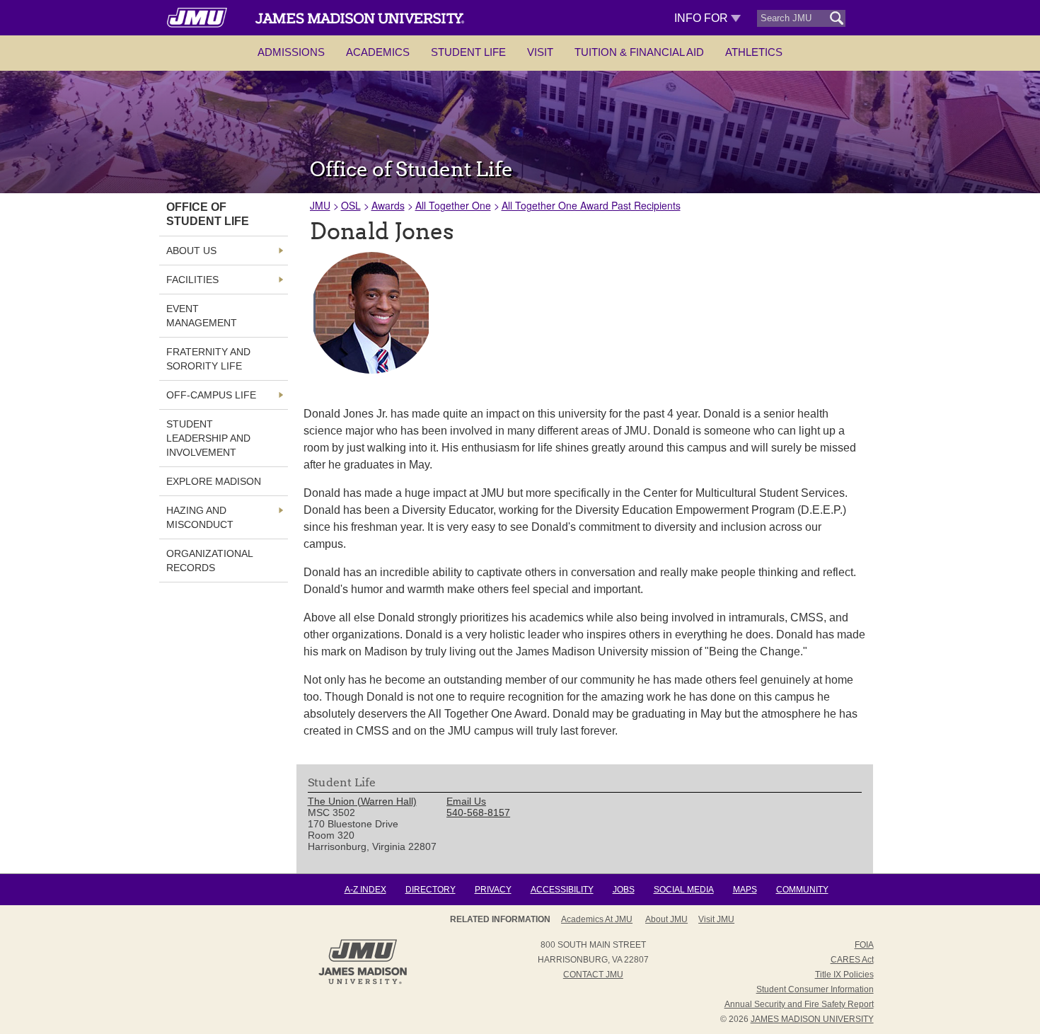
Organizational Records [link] (209, 560)
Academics (378, 52)
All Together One (453, 205)
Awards (388, 205)
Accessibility (562, 890)
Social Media (684, 890)
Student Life (468, 52)
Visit (540, 52)
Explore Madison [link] (213, 481)
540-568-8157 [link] (478, 812)
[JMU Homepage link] (362, 982)
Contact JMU (593, 975)
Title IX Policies (844, 975)
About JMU (666, 919)
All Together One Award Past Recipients (591, 205)
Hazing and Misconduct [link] (199, 517)
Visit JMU (716, 919)
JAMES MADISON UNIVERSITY (812, 1019)
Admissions (291, 52)
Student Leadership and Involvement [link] (208, 438)
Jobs (624, 890)
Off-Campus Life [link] (211, 395)
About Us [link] (191, 250)
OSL (351, 205)
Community (802, 890)
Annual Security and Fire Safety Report (799, 1004)
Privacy (493, 890)
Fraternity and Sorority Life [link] (208, 359)
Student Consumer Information (815, 989)
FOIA (864, 945)
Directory (430, 890)
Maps (745, 890)
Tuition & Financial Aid (639, 52)
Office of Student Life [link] (207, 214)
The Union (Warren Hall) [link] (362, 801)
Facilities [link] (192, 279)
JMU (320, 205)
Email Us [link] (466, 801)
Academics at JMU (596, 919)
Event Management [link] (201, 315)
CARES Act (852, 960)
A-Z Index (365, 890)
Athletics (753, 52)
